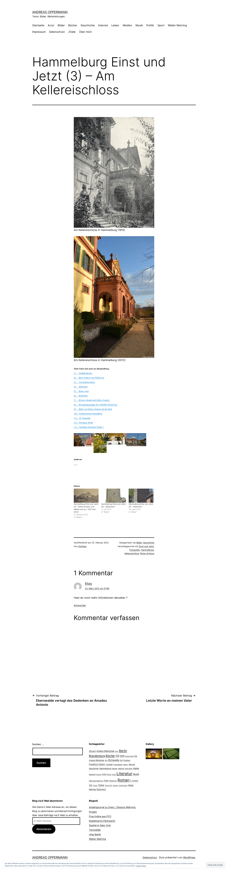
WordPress (189, 857)
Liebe (114, 774)
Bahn (116, 751)
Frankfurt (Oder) (97, 764)
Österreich (101, 789)
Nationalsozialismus (96, 781)
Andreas (82, 546)
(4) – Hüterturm (80, 386)
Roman (123, 780)
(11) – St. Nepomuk (82, 418)
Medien (127, 25)
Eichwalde (113, 760)
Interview (128, 768)
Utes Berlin (95, 834)
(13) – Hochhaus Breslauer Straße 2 (89, 427)
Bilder (61, 25)
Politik (150, 25)
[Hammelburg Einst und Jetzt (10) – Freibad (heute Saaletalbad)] (102, 413)
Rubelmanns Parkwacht (102, 820)
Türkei (101, 785)
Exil (121, 760)
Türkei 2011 (108, 785)
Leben (115, 25)
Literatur (124, 773)
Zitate (72, 31)
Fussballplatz (118, 764)
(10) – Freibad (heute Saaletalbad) (88, 413)
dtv (106, 760)
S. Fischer (134, 781)
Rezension (113, 781)
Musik (139, 25)
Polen (106, 780)
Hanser (114, 769)
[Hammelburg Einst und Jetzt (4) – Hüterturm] (141, 496)
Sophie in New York (100, 825)
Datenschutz (57, 31)
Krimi (104, 774)
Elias (88, 584)
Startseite (38, 25)
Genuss (132, 764)
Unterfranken (123, 785)
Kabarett (92, 774)
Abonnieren (43, 829)
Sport (161, 25)
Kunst (109, 774)
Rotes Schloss (147, 553)
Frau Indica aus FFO (100, 816)
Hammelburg (147, 550)
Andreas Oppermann (50, 12)
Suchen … (38, 744)
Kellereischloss (132, 553)
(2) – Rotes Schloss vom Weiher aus (89, 377)
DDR (122, 756)
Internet (103, 25)
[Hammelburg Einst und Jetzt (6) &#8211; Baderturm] (113, 496)
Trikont (95, 785)
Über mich (85, 31)
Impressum (39, 31)
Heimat (121, 768)
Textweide (95, 829)
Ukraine (115, 785)
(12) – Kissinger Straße (83, 422)
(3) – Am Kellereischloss (84, 382)
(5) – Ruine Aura (81, 391)
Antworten (80, 605)
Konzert (98, 774)
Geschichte (88, 25)
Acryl (51, 25)
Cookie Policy (141, 866)
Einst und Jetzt (146, 546)
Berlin (123, 751)
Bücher (72, 25)
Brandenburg (97, 755)
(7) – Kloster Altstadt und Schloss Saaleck (92, 400)
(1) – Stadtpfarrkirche (83, 373)
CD (117, 755)
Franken (126, 760)
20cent (92, 751)
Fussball (109, 764)
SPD (90, 785)
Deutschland (129, 756)
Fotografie (134, 550)
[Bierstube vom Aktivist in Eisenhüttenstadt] (154, 753)
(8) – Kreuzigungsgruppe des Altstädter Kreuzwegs (95, 404)
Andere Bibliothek (105, 751)
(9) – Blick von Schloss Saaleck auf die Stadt (93, 409)
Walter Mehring (177, 25)
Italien (136, 768)
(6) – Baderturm (81, 395)
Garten (125, 764)
